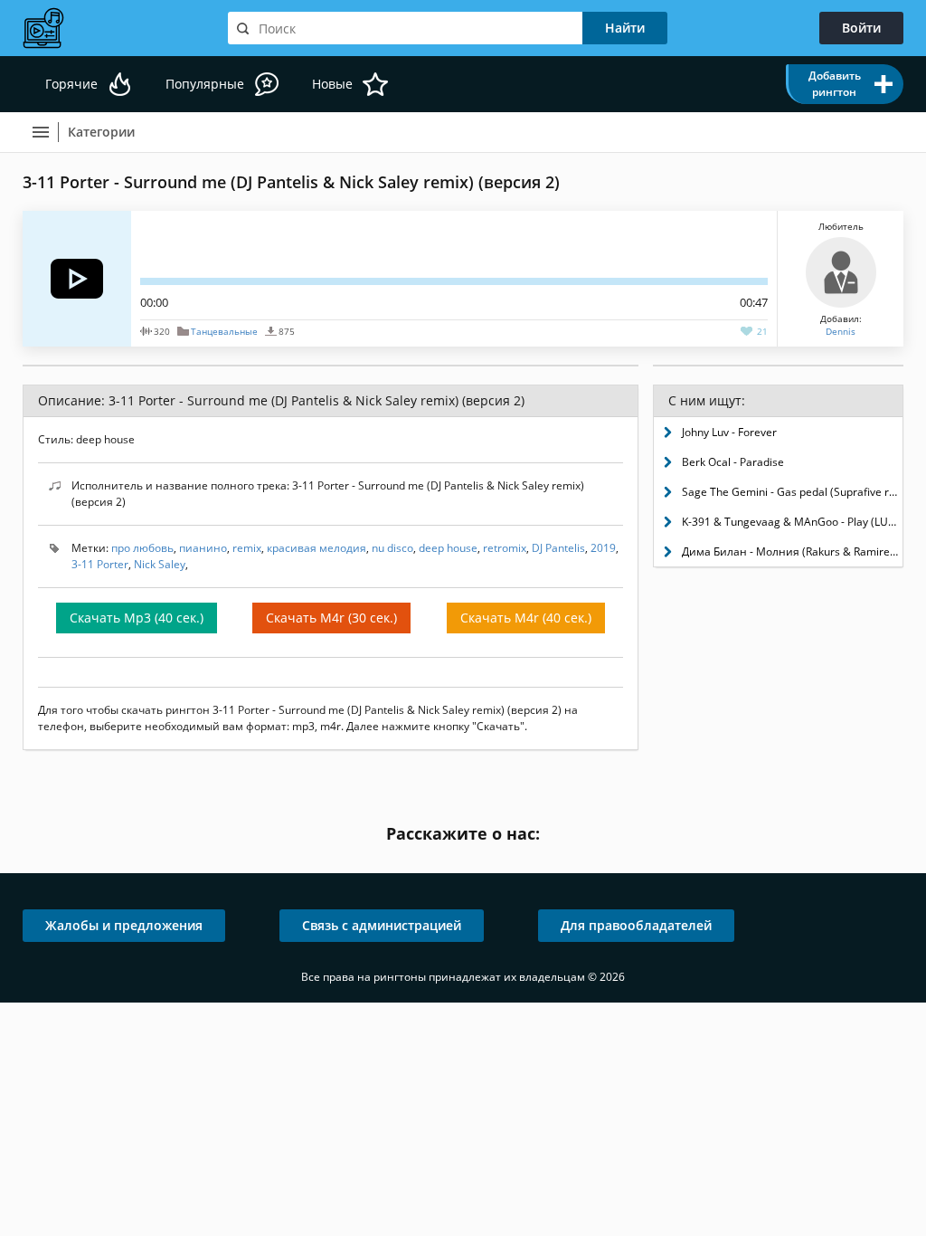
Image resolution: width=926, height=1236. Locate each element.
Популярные (204, 83)
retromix (504, 548)
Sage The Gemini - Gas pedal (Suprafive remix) (792, 491)
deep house (448, 548)
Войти (861, 27)
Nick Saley (159, 564)
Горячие (71, 83)
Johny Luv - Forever (729, 432)
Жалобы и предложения (124, 925)
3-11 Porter (99, 564)
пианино (203, 548)
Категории (101, 131)
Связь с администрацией (381, 925)
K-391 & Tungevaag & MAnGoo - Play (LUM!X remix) (792, 521)
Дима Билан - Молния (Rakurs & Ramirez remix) (792, 551)
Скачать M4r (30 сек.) (331, 617)
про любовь (142, 548)
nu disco (392, 548)
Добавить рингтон (834, 84)
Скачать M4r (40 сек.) (525, 617)
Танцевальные (224, 331)
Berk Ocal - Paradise (733, 462)
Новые (332, 83)
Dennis (840, 331)
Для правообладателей (636, 925)
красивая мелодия (316, 548)
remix (246, 548)
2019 (603, 548)
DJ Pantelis (558, 548)
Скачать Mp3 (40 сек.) (136, 617)
